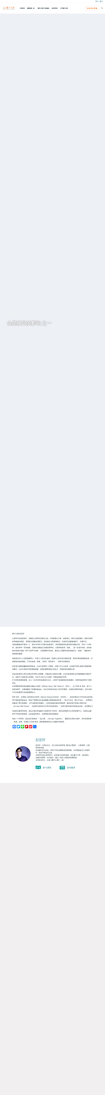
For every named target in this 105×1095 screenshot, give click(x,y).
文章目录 (22, 8)
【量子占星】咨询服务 (43, 8)
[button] (92, 8)
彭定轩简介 (55, 8)
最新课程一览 (31, 8)
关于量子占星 (64, 8)
